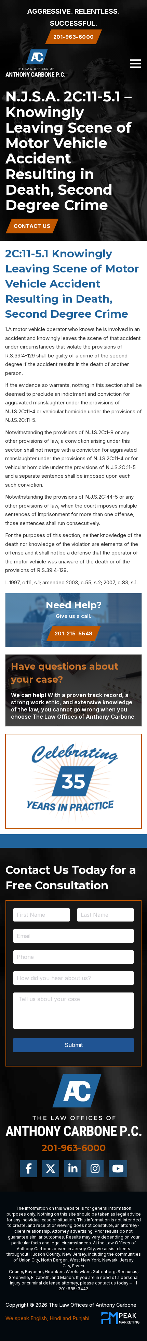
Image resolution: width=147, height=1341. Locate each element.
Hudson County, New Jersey (57, 1254)
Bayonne (34, 1271)
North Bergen (54, 1260)
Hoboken (54, 1271)
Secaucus (127, 1271)
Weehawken (78, 1271)
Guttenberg (104, 1271)
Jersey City (83, 1248)
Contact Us (32, 226)
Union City (29, 1260)
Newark (110, 1260)
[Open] (136, 63)
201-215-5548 (74, 633)
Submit (74, 1044)
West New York (85, 1260)
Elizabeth (40, 1277)
